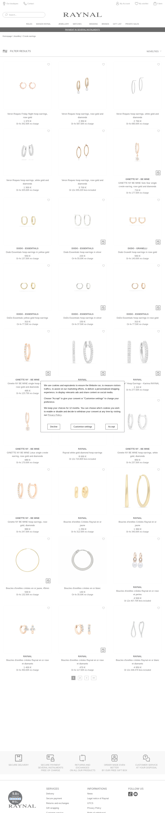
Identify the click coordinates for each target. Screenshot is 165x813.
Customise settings (82, 426)
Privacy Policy (55, 415)
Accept (111, 426)
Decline (53, 426)
